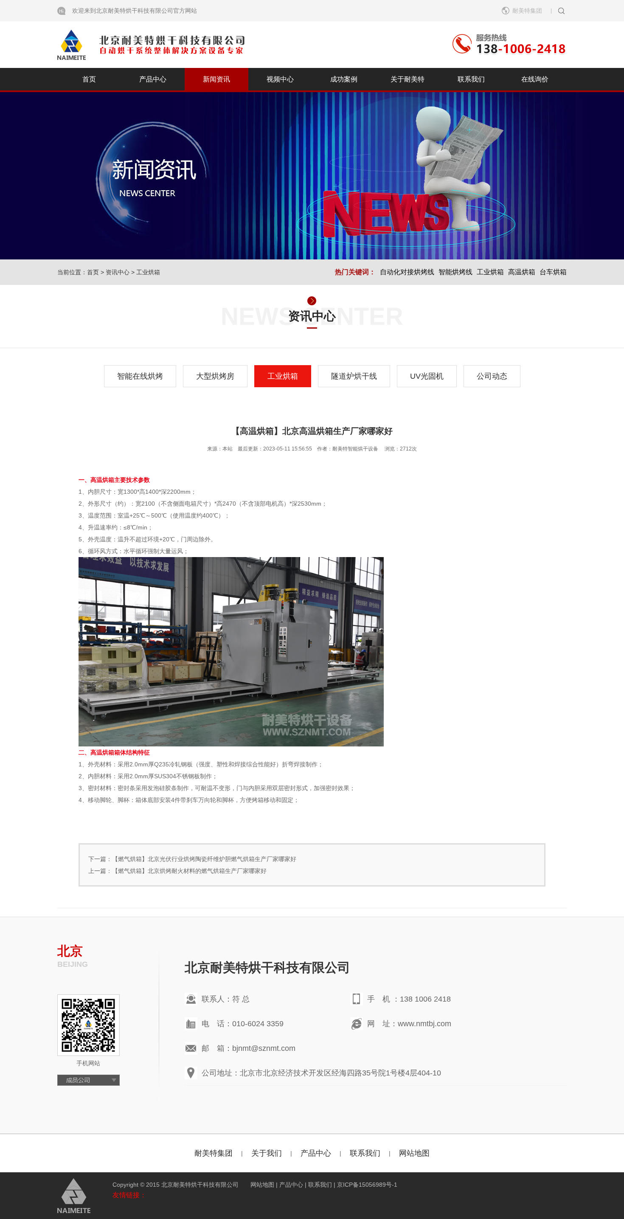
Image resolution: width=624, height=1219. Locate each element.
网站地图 (414, 1153)
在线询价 (534, 79)
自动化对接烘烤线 (407, 272)
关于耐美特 (407, 79)
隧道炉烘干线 (354, 376)
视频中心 (280, 79)
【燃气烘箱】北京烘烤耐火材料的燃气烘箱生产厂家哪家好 (189, 870)
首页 (89, 79)
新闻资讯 (216, 79)
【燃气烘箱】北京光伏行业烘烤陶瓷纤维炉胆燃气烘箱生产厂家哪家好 (204, 859)
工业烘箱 (148, 272)
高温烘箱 (521, 272)
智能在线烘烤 (140, 376)
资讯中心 (117, 272)
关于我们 (266, 1153)
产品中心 (152, 79)
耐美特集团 (213, 1153)
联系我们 (471, 79)
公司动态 (492, 376)
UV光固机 (427, 376)
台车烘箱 (553, 272)
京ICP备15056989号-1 (367, 1184)
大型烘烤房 (215, 376)
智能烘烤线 (455, 272)
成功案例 (343, 79)
